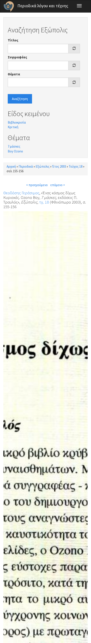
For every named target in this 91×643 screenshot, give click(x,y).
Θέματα (14, 74)
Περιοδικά (26, 166)
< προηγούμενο (37, 185)
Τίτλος (13, 40)
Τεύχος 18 (75, 166)
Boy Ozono (15, 151)
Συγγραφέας (17, 57)
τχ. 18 (44, 202)
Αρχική (11, 166)
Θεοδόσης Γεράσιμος (21, 192)
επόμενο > (57, 185)
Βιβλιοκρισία (17, 122)
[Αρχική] (9, 6)
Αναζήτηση (20, 99)
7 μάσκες (14, 146)
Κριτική (13, 127)
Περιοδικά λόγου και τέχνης (42, 5)
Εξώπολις (42, 166)
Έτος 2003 (59, 166)
